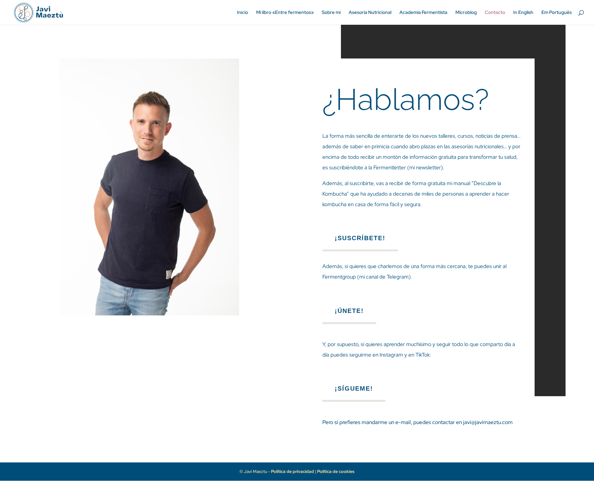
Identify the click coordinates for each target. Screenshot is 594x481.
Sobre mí (331, 12)
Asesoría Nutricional (370, 12)
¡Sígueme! (354, 388)
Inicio (242, 12)
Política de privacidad (293, 471)
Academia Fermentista (423, 12)
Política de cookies (336, 471)
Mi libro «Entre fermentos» (285, 12)
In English (523, 12)
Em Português (556, 12)
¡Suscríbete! (360, 238)
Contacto (495, 12)
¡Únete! (349, 310)
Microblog (466, 12)
